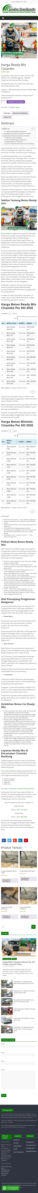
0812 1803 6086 (22, 817)
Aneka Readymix (10, 771)
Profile (15, 1149)
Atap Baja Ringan (31, 1151)
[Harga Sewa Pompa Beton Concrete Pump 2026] (7, 1017)
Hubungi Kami (30, 1148)
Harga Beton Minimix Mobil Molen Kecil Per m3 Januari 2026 (24, 1001)
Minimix (16, 1143)
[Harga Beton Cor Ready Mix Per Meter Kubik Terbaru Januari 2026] (7, 981)
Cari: (15, 318)
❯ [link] (35, 392)
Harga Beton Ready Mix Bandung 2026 (21, 789)
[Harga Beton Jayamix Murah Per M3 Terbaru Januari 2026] (19, 939)
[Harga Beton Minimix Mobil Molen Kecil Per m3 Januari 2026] (7, 999)
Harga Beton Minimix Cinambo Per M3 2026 (16, 136)
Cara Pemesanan (19, 1152)
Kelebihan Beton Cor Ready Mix (14, 141)
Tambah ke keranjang (16, 102)
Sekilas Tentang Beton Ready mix (16, 131)
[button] (33, 25)
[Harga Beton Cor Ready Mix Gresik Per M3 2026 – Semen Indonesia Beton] (7, 1026)
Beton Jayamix (6, 959)
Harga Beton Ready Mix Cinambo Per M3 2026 (17, 133)
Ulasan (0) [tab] (7, 117)
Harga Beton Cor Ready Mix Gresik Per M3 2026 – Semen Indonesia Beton (24, 1028)
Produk (14, 959)
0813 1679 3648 (22, 810)
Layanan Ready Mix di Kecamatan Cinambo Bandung (20, 143)
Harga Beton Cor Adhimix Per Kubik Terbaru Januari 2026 (24, 991)
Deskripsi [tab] (7, 113)
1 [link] (32, 392)
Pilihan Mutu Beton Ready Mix (14, 138)
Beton (18, 107)
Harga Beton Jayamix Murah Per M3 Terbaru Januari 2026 (18, 963)
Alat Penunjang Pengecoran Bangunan (16, 140)
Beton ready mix (6, 234)
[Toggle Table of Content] (32, 128)
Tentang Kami (30, 1142)
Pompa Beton (17, 1146)
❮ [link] (29, 392)
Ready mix (17, 1140)
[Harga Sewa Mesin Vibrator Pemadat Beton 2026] (7, 1008)
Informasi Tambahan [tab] (20, 113)
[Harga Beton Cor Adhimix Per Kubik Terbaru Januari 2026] (7, 990)
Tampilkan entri (9, 314)
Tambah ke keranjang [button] (6, 880)
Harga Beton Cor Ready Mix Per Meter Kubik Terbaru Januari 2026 (24, 982)
